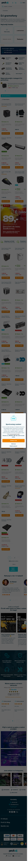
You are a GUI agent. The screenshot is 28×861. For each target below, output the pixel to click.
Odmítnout (13, 443)
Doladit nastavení (13, 446)
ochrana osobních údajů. (15, 434)
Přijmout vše (13, 440)
